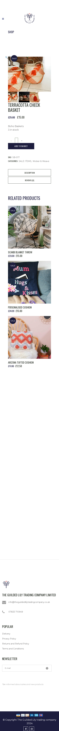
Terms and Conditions (13, 648)
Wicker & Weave (41, 161)
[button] (26, 57)
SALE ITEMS (25, 161)
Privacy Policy (9, 638)
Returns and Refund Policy (15, 643)
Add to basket (21, 146)
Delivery (6, 633)
